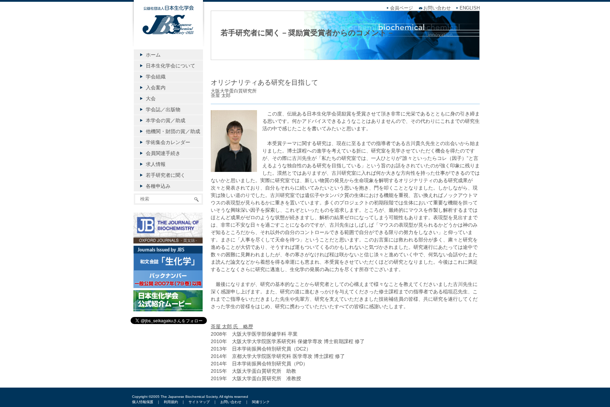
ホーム (153, 55)
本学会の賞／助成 (165, 120)
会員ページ (401, 8)
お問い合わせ (437, 8)
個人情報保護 (142, 402)
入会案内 (156, 87)
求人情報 (156, 164)
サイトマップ (199, 402)
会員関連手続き (163, 153)
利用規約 (171, 402)
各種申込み (158, 186)
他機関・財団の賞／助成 (173, 131)
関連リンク (261, 402)
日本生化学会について (170, 65)
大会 (151, 98)
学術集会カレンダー (168, 142)
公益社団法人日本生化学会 (168, 29)
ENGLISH (470, 8)
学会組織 (156, 76)
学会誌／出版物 (163, 109)
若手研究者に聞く (165, 175)
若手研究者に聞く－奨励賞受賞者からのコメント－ (307, 33)
